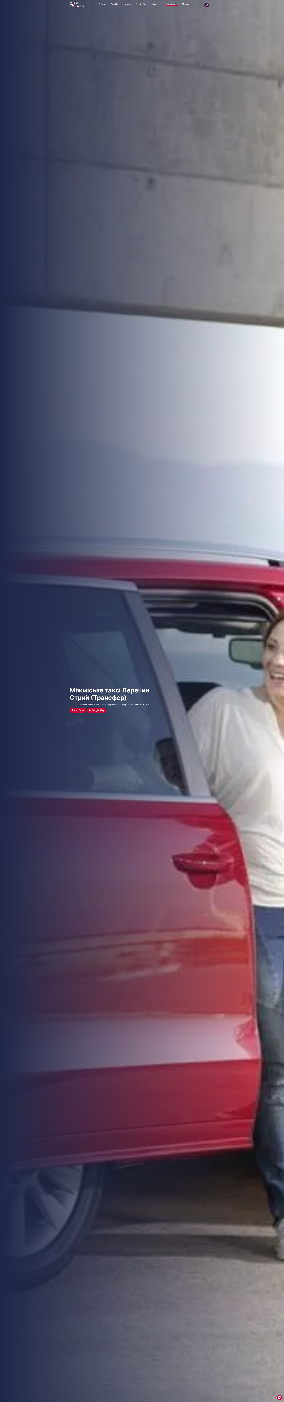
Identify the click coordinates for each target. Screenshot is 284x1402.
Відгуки (185, 4)
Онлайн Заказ (142, 4)
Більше (155, 4)
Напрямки (170, 4)
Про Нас (115, 4)
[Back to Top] (4, 1398)
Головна (103, 4)
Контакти (127, 4)
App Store (78, 710)
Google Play (97, 710)
